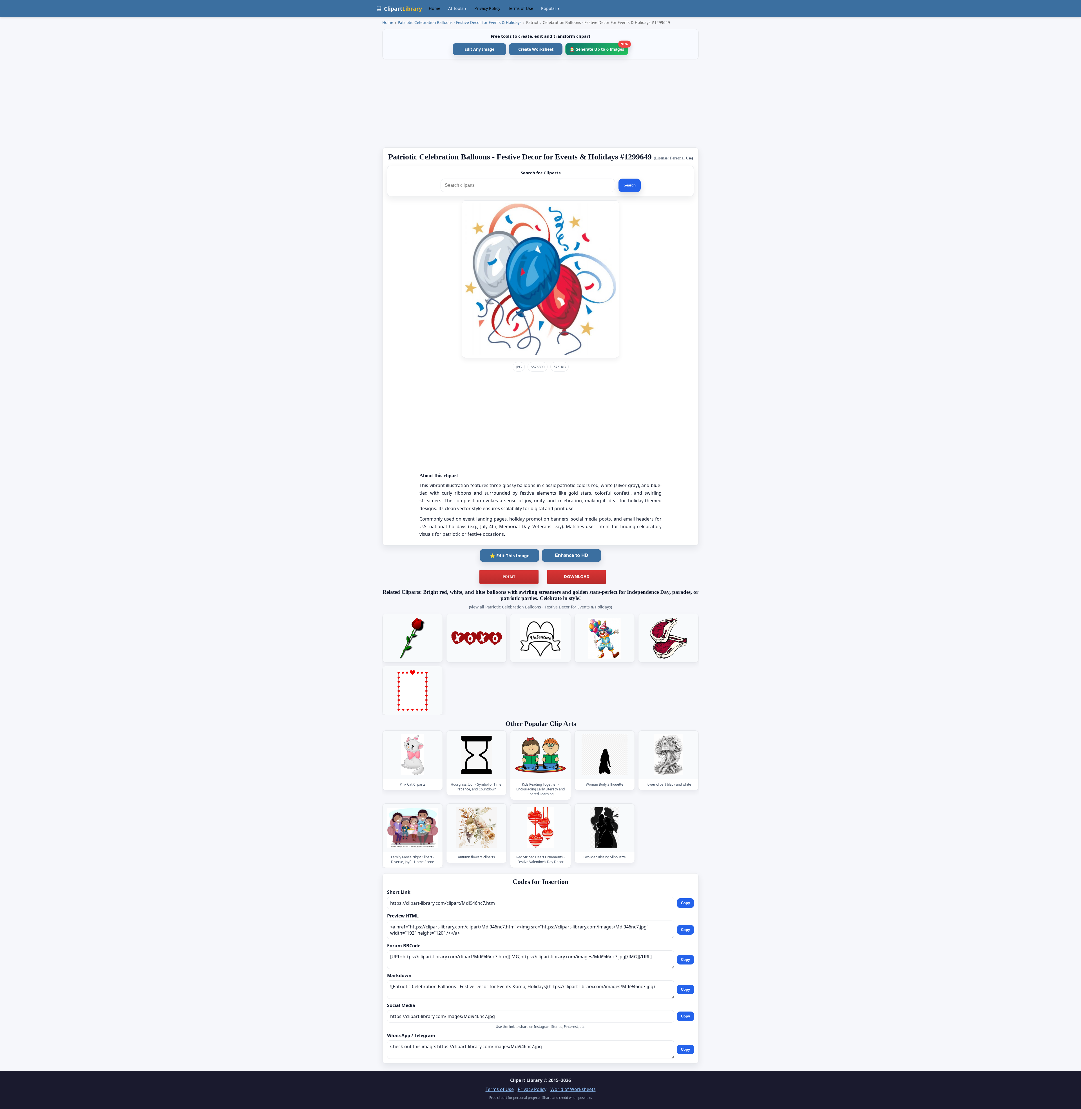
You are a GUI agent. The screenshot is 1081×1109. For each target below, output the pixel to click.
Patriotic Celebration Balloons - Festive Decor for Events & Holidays (460, 22)
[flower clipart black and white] (668, 755)
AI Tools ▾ (457, 8)
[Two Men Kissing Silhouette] (604, 827)
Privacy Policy (487, 8)
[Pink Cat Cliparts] (412, 755)
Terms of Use (520, 8)
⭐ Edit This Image (510, 555)
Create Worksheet (535, 49)
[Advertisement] (540, 103)
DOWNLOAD (576, 576)
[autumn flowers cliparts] (476, 827)
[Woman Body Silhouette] (604, 755)
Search (630, 185)
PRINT (508, 576)
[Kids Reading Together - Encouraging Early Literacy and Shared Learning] (540, 755)
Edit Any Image (479, 49)
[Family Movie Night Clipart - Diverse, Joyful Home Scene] (412, 827)
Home (434, 8)
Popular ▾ (550, 8)
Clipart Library (526, 1080)
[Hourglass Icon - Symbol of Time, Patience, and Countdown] (476, 755)
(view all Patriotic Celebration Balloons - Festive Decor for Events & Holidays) (540, 607)
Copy (685, 903)
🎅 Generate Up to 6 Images (598, 47)
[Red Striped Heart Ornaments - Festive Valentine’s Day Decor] (540, 827)
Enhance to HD (571, 555)
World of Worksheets (573, 1089)
